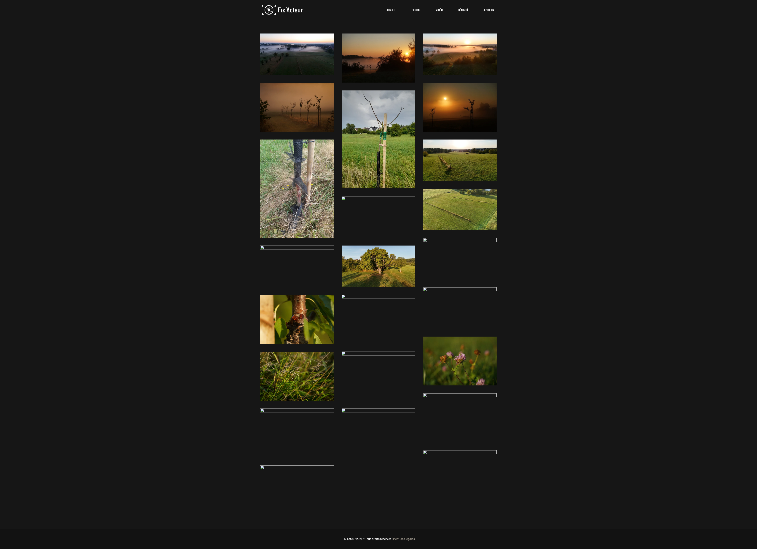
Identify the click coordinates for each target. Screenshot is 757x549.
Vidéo (439, 10)
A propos (489, 10)
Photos (416, 10)
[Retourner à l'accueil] (282, 10)
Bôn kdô (463, 10)
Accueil (391, 10)
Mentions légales (404, 539)
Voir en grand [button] (297, 54)
